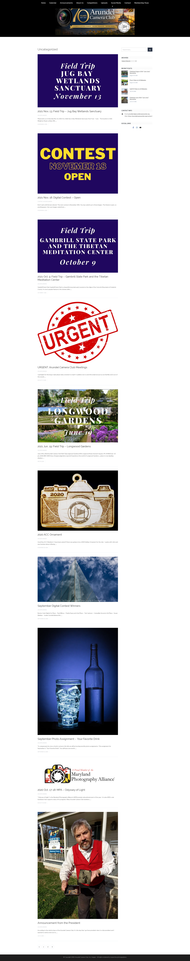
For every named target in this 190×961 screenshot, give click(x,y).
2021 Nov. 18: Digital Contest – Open (59, 197)
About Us (79, 3)
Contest (40, 201)
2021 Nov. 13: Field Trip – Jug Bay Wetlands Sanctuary (69, 111)
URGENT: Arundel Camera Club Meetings (62, 367)
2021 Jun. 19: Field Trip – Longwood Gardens (64, 446)
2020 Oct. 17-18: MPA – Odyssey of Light (61, 789)
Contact (127, 3)
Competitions (92, 3)
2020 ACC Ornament (50, 534)
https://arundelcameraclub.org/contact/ (140, 116)
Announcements (66, 3)
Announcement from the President (59, 922)
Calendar (52, 3)
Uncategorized (42, 115)
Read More (60, 121)
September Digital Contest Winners (59, 605)
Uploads (104, 3)
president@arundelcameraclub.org (139, 114)
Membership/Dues (141, 3)
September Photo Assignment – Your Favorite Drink (69, 738)
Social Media (116, 3)
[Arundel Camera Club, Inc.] (95, 18)
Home (43, 3)
